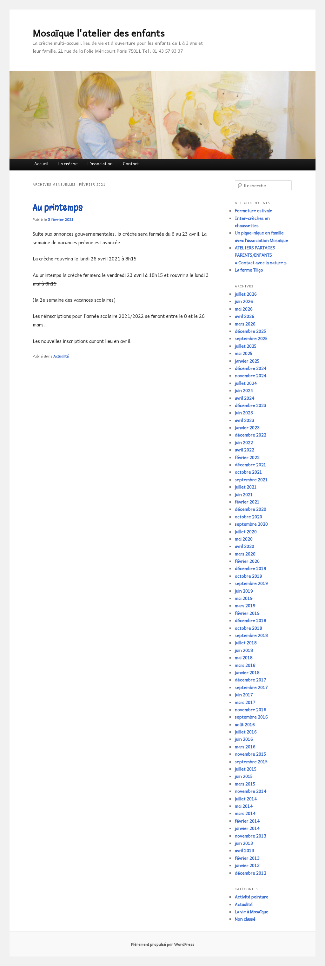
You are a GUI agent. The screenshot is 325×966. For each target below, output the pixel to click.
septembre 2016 (251, 716)
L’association (100, 163)
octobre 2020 (248, 516)
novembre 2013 (250, 835)
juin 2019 (244, 591)
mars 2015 (245, 783)
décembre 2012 (250, 873)
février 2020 (247, 561)
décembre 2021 (250, 464)
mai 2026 (244, 309)
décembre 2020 (250, 509)
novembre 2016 (250, 709)
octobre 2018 (248, 628)
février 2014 (247, 821)
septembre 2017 (251, 687)
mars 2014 (245, 813)
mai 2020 (244, 539)
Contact (131, 163)
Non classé (245, 919)
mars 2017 (245, 702)
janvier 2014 (247, 828)
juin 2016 (244, 739)
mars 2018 (245, 665)
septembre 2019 (251, 583)
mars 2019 (245, 605)
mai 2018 (244, 657)
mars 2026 (245, 323)
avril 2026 (244, 316)
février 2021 (247, 501)
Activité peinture (252, 896)
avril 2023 (244, 420)
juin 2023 (244, 412)
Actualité (61, 356)
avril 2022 (244, 449)
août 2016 (245, 724)
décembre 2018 (250, 620)
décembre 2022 (250, 434)
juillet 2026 (246, 294)
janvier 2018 (247, 672)
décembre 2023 (250, 405)
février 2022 (247, 457)
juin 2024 (244, 390)
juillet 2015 (246, 769)
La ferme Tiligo (249, 269)
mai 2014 (244, 806)
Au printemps (58, 207)
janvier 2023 (247, 427)
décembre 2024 (250, 368)
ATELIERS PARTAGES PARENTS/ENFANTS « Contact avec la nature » (261, 255)
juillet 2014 (246, 798)
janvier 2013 (247, 865)
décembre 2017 (250, 679)
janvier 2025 (247, 361)
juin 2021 (244, 494)
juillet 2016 (246, 731)
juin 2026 (244, 301)
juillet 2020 (246, 531)
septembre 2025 (251, 338)
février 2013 (247, 858)
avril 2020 (244, 546)
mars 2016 (245, 746)
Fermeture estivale (253, 210)
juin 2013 (244, 843)
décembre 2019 (250, 568)
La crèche (68, 163)
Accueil (41, 163)
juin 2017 (244, 694)
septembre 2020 (251, 524)
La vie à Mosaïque (252, 911)
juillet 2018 (246, 642)
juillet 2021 (246, 486)
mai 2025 (244, 353)
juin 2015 (244, 776)
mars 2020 (245, 553)
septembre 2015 (251, 761)
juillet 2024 (246, 383)
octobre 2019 (248, 576)
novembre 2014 (250, 791)
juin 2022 (244, 442)
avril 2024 (244, 398)
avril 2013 (244, 850)
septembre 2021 (251, 479)
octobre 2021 (248, 472)
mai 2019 (244, 598)
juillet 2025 (246, 346)
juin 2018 (244, 650)
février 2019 (247, 613)
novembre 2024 (250, 375)
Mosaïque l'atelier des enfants (99, 32)
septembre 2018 (251, 635)
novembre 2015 (250, 754)
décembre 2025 (250, 331)
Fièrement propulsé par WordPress (162, 944)
